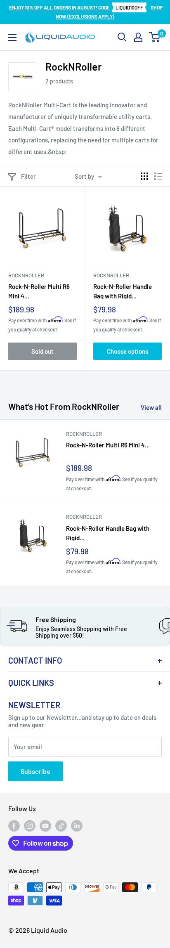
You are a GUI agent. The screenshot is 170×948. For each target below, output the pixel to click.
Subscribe (35, 771)
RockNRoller (26, 275)
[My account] (138, 37)
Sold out (42, 351)
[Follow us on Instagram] (29, 826)
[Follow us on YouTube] (45, 826)
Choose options (127, 351)
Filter (28, 176)
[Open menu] (12, 37)
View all (151, 407)
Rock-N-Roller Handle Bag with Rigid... (122, 291)
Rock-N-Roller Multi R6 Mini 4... (39, 291)
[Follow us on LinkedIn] (77, 826)
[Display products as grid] (144, 176)
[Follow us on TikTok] (61, 826)
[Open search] (122, 37)
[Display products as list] (158, 176)
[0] (155, 37)
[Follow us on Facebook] (14, 826)
